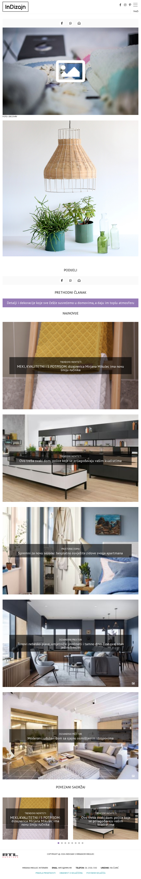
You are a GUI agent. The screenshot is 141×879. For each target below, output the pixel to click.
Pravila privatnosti (46, 873)
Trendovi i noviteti (70, 362)
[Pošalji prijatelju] (79, 23)
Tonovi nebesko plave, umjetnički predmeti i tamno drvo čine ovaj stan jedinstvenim (71, 646)
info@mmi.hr (65, 867)
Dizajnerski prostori (70, 639)
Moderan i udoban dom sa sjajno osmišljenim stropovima (70, 738)
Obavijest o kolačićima (71, 873)
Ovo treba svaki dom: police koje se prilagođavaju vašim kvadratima (70, 460)
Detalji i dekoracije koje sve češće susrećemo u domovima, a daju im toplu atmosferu (70, 303)
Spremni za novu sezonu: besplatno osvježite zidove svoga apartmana (70, 553)
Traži (135, 11)
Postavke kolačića (95, 873)
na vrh (135, 854)
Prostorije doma (70, 548)
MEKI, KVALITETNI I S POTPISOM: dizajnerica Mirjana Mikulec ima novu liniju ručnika (70, 368)
